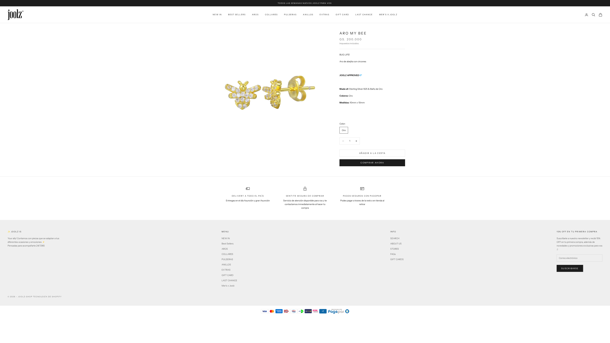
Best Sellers (237, 14)
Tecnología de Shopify (47, 297)
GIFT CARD (342, 14)
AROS (255, 14)
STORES (394, 248)
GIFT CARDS (397, 259)
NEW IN (217, 14)
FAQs (393, 254)
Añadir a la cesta (372, 153)
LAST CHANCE (364, 14)
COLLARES (271, 14)
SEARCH (394, 238)
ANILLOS (308, 14)
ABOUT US (396, 243)
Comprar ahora (372, 162)
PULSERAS (290, 14)
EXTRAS (324, 14)
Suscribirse (570, 268)
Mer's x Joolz (388, 14)
